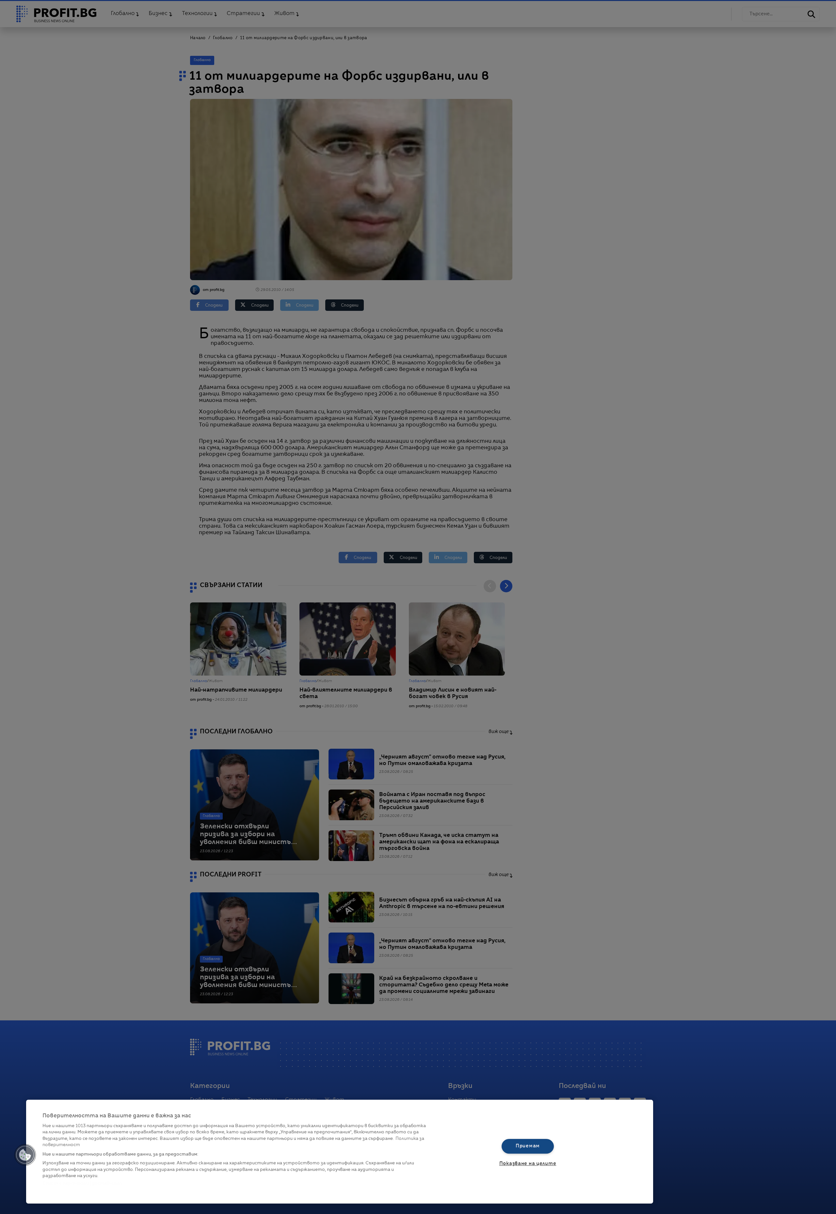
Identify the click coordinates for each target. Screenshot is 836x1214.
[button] (25, 1154)
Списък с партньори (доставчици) (82, 1183)
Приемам (528, 1146)
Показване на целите (527, 1163)
